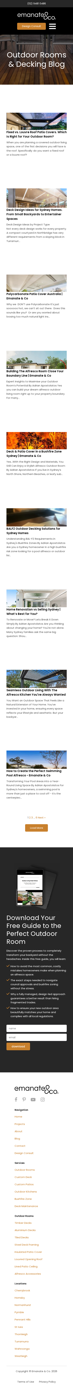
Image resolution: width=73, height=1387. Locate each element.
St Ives (19, 1327)
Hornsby (20, 1297)
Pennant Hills (23, 1319)
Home (18, 1116)
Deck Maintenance (26, 1206)
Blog (17, 1138)
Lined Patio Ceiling (26, 1266)
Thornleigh (21, 1334)
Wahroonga (22, 1349)
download (18, 1046)
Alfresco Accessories (28, 1273)
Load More (36, 828)
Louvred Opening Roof (28, 1259)
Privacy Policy (47, 1381)
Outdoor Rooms (25, 1170)
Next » (41, 817)
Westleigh (21, 1356)
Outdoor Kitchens (26, 1191)
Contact (20, 1146)
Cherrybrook (22, 1290)
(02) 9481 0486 (36, 3)
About (18, 1131)
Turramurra (22, 1341)
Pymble (19, 1312)
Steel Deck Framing (27, 1244)
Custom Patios (24, 1184)
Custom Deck (23, 1177)
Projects (20, 1124)
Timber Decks (23, 1223)
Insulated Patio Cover (28, 1252)
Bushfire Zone (23, 1199)
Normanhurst (23, 1305)
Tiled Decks (22, 1237)
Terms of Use (25, 1381)
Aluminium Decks (25, 1230)
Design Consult (31, 26)
